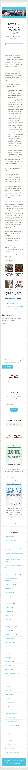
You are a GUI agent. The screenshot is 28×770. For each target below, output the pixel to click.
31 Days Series (8, 571)
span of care (18, 308)
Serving (7, 698)
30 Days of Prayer (9, 540)
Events (17, 303)
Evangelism (8, 615)
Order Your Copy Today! (14, 523)
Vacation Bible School (10, 752)
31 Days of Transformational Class (14, 565)
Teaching (7, 733)
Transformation (9, 744)
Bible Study (8, 596)
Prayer (6, 690)
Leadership (7, 305)
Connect (7, 600)
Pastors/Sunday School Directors (13, 677)
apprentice (13, 306)
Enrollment (8, 611)
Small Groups (8, 702)
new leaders (12, 308)
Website (4, 353)
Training (7, 740)
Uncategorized (9, 748)
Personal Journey (9, 683)
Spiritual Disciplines (10, 717)
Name (4, 339)
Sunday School (8, 729)
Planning (7, 686)
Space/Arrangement (10, 713)
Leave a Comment (14, 38)
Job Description (9, 638)
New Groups (8, 661)
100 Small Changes (10, 536)
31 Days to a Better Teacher (12, 575)
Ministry (7, 650)
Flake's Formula (9, 623)
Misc (6, 654)
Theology (7, 737)
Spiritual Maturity (9, 721)
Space (6, 706)
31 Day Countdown (10, 544)
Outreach (7, 669)
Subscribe (14, 409)
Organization (8, 665)
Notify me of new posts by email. (11, 362)
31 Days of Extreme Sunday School (14, 553)
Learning (7, 646)
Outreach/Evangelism (10, 673)
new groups (7, 308)
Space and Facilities (10, 709)
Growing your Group (10, 634)
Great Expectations (10, 627)
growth (17, 306)
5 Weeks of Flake (9, 584)
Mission (7, 657)
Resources (7, 694)
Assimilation (12, 303)
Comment (5, 323)
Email (4, 346)
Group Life (7, 630)
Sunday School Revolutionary (14, 12)
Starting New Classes (14, 305)
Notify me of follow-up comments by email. (14, 359)
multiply (21, 306)
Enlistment (8, 607)
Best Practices (8, 592)
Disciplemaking (9, 603)
